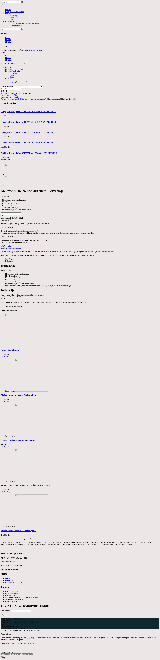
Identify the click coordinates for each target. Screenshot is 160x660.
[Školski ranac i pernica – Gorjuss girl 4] (31, 391)
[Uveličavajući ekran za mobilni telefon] (31, 436)
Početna (8, 10)
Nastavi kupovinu (7, 652)
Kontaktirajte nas (11, 21)
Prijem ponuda (10, 580)
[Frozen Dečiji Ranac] (21, 346)
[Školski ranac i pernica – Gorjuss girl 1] (31, 526)
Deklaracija (9, 261)
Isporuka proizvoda (12, 591)
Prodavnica (9, 14)
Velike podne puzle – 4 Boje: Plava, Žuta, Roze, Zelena (25, 485)
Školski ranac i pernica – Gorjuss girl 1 (18, 531)
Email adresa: (6, 611)
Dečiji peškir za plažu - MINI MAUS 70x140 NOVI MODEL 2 (28, 132)
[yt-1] (10, 174)
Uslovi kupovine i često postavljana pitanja (24, 23)
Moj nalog (13, 16)
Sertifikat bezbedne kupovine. (11, 248)
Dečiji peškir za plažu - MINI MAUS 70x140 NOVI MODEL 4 (28, 111)
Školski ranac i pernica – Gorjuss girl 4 (18, 395)
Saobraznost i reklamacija (14, 599)
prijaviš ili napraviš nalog (34, 50)
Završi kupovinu (16, 654)
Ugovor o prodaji (11, 601)
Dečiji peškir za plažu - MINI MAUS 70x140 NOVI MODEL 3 (28, 122)
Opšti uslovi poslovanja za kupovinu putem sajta (21, 597)
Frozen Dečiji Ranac (10, 350)
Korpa (12, 19)
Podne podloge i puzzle (37, 99)
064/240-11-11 (46, 224)
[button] (10, 95)
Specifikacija (9, 259)
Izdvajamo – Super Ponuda (14, 12)
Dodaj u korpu (6, 216)
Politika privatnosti (11, 593)
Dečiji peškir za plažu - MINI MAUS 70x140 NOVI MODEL (28, 143)
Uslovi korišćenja (11, 595)
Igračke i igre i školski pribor (17, 99)
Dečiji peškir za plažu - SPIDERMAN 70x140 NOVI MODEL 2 (29, 153)
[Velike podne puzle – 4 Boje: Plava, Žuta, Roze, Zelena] (31, 481)
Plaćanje (12, 17)
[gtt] (10, 186)
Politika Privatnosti (16, 25)
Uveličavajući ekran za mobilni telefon (18, 440)
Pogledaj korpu (5, 654)
